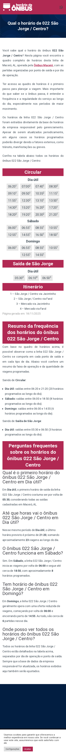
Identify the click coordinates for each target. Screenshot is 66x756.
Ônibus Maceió (43, 65)
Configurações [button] (12, 749)
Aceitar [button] (27, 749)
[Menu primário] (61, 7)
